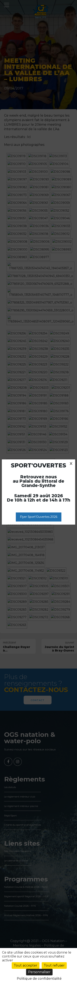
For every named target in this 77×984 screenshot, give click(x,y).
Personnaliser (39, 972)
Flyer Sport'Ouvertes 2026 (38, 517)
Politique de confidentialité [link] (39, 979)
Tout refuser (54, 965)
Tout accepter (25, 965)
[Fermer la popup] (71, 463)
